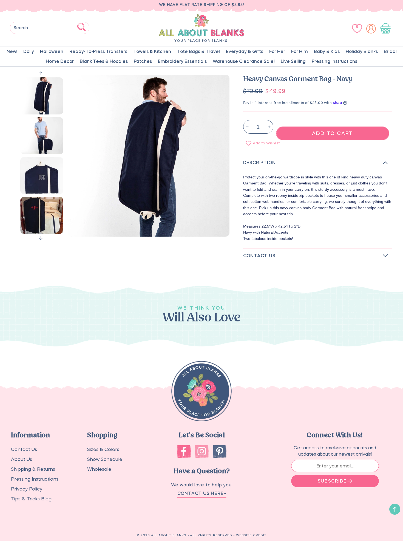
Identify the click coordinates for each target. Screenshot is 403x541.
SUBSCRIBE (332, 481)
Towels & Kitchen (152, 51)
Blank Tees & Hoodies (104, 61)
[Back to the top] (394, 509)
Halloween (51, 51)
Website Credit (251, 535)
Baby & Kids (327, 51)
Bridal (390, 51)
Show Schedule (104, 459)
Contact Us (24, 449)
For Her (277, 51)
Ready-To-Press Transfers (98, 51)
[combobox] (49, 28)
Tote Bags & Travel (198, 51)
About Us (21, 459)
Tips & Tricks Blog (31, 499)
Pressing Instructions (334, 61)
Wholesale (99, 469)
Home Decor (60, 61)
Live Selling (293, 61)
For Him (299, 51)
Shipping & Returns (33, 469)
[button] (386, 28)
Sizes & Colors (103, 449)
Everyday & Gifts (244, 51)
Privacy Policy (26, 489)
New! (12, 51)
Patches (143, 61)
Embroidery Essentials (182, 61)
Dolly (28, 51)
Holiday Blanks (362, 51)
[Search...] (81, 26)
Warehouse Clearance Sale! (244, 61)
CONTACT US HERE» (201, 493)
